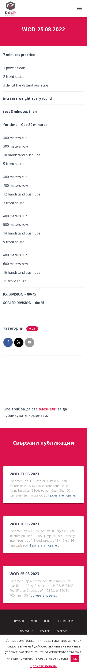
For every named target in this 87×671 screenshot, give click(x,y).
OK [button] (75, 658)
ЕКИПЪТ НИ (26, 631)
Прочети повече (43, 666)
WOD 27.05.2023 (24, 473)
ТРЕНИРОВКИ (65, 620)
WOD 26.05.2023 (24, 523)
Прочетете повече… (62, 495)
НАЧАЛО (19, 620)
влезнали (47, 409)
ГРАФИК (45, 631)
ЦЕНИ (47, 620)
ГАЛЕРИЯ (62, 631)
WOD (32, 328)
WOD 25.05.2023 (24, 573)
